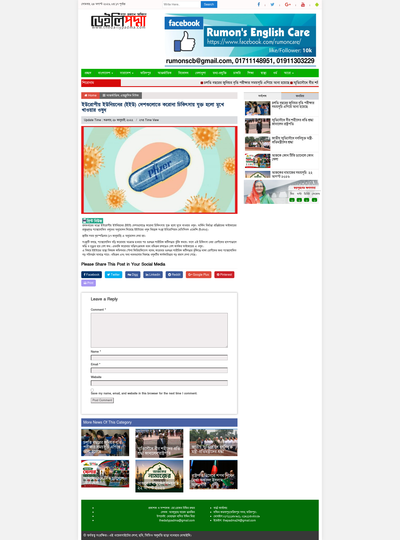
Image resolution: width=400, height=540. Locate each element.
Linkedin (154, 275)
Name (96, 352)
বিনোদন (183, 73)
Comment (98, 310)
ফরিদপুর (145, 73)
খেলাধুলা (200, 73)
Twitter (115, 275)
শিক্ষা (251, 73)
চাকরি (237, 73)
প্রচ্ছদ (88, 73)
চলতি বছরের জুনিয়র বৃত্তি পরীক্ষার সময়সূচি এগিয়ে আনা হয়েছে (236, 82)
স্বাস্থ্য (263, 73)
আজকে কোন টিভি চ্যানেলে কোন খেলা (103, 481)
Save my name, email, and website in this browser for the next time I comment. (144, 393)
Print (89, 283)
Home (91, 95)
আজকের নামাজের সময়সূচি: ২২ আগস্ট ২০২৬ (159, 486)
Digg (134, 275)
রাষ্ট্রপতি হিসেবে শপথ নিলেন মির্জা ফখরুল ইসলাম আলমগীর (213, 480)
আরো (288, 73)
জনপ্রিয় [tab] (300, 96)
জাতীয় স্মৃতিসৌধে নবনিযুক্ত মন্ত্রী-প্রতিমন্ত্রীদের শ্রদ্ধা (212, 449)
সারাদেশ (125, 73)
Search (209, 4)
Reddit (175, 275)
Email (95, 364)
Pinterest (225, 275)
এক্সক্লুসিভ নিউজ (129, 95)
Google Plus (200, 275)
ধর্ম (275, 73)
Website (96, 377)
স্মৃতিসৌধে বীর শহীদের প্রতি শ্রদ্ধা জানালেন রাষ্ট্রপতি (317, 82)
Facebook (92, 275)
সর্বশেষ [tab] (262, 96)
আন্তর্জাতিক (164, 73)
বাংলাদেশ (104, 73)
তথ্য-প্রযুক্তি (219, 73)
